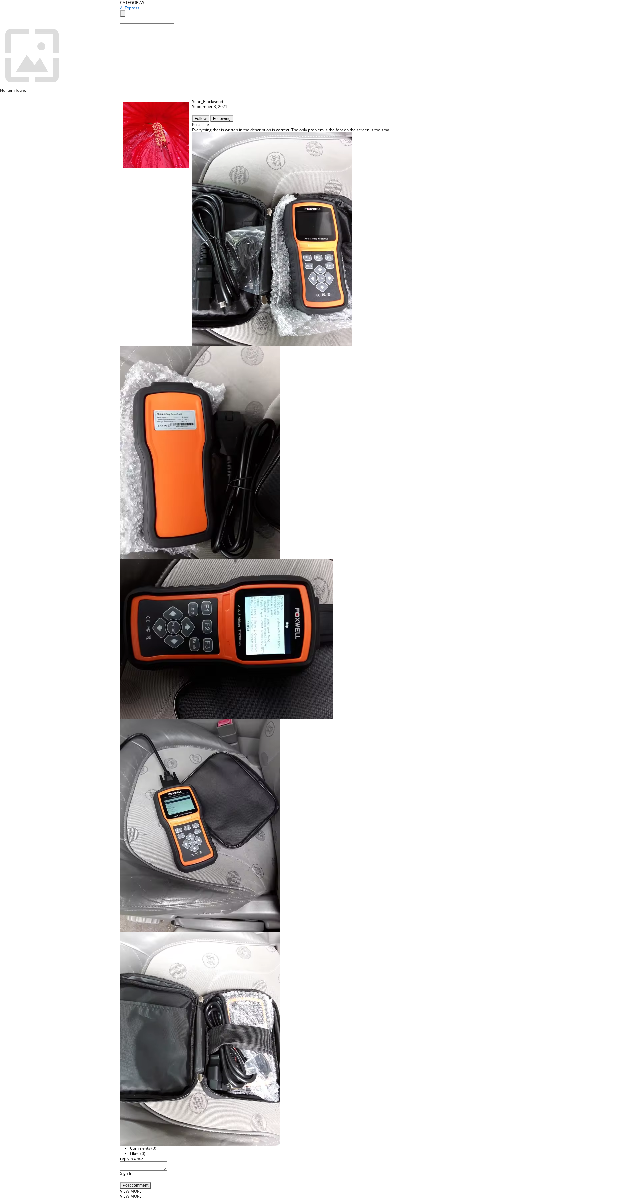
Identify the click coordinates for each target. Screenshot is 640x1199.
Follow (201, 118)
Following (222, 118)
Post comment (135, 1185)
